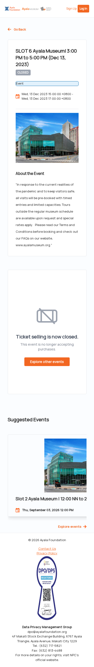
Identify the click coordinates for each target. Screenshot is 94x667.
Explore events (69, 526)
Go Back (19, 29)
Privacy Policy (47, 553)
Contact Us (47, 548)
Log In (83, 8)
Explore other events (47, 361)
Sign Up (71, 8)
